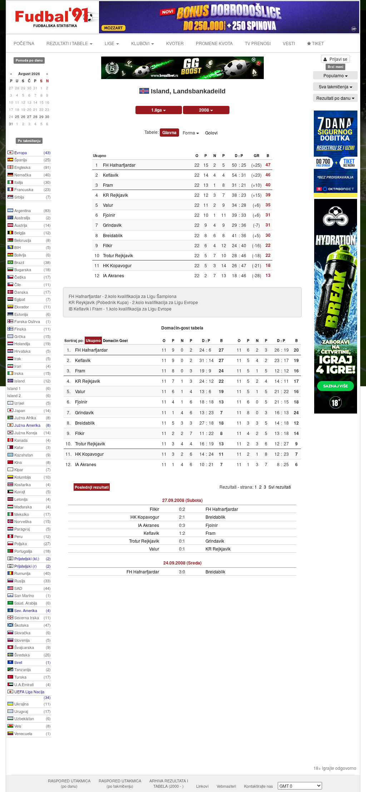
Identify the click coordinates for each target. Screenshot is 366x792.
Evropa (32, 152)
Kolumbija (32, 477)
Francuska (32, 189)
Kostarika (32, 484)
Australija (32, 217)
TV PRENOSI (258, 43)
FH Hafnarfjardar (119, 165)
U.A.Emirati (32, 684)
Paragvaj (32, 529)
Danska (32, 292)
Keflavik (110, 175)
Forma (189, 132)
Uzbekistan (32, 718)
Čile (32, 284)
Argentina (32, 210)
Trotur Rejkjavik (118, 255)
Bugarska (32, 269)
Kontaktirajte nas (258, 786)
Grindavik (112, 225)
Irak (32, 358)
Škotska (32, 625)
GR (256, 155)
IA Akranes (113, 275)
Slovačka (32, 632)
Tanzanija (32, 669)
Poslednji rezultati (92, 487)
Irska (32, 373)
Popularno (334, 75)
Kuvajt (32, 491)
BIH (32, 247)
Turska (32, 677)
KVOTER (175, 43)
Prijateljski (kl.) (32, 558)
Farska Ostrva (32, 321)
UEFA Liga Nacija (32, 692)
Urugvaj (32, 711)
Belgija (32, 232)
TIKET (317, 43)
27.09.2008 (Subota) (182, 500)
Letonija (32, 499)
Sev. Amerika (32, 610)
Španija (32, 159)
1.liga (157, 110)
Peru (32, 536)
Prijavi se (338, 59)
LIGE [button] (110, 43)
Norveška (32, 521)
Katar (32, 447)
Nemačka (32, 174)
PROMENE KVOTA (214, 43)
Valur (108, 205)
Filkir (107, 245)
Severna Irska (32, 617)
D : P (239, 155)
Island (32, 380)
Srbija (32, 197)
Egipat (32, 299)
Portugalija (32, 551)
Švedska (32, 654)
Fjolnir (109, 215)
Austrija (32, 225)
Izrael (32, 403)
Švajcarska (32, 647)
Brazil (32, 262)
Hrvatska (32, 351)
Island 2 (29, 395)
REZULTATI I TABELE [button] (67, 43)
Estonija (32, 314)
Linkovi (202, 786)
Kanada (32, 440)
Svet (32, 662)
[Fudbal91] (53, 16)
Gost (123, 340)
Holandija (32, 343)
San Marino (32, 595)
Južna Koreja (32, 432)
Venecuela (32, 733)
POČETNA (24, 43)
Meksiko (32, 514)
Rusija (32, 580)
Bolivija (32, 255)
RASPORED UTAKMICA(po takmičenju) (120, 783)
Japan (32, 410)
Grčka (32, 336)
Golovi (211, 132)
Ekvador (32, 306)
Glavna (169, 132)
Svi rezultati (279, 487)
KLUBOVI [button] (140, 43)
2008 (204, 110)
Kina (32, 462)
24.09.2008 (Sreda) (182, 562)
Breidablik (113, 235)
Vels (32, 726)
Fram (108, 185)
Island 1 (29, 388)
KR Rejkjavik (115, 195)
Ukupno (93, 340)
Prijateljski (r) (32, 566)
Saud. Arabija (32, 603)
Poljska (32, 543)
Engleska (32, 167)
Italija (32, 182)
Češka (32, 277)
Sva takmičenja (334, 86)
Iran (32, 366)
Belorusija (32, 240)
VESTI (289, 43)
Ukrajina (32, 704)
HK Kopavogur (117, 265)
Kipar (32, 469)
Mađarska (32, 506)
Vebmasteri (226, 786)
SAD (32, 588)
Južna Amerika (32, 425)
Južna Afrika (32, 417)
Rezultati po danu (334, 98)
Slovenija (32, 640)
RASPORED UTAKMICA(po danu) (69, 783)
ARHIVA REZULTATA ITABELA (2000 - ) (168, 783)
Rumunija (32, 573)
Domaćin (110, 340)
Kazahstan (32, 455)
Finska (32, 329)
